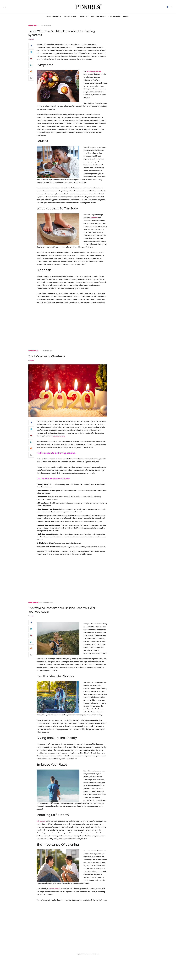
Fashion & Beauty (52, 16)
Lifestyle (83, 16)
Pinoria (32, 360)
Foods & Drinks (70, 16)
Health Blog (32, 25)
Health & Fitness (97, 16)
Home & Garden (114, 16)
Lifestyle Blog (33, 350)
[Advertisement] (130, 55)
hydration (94, 218)
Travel (125, 16)
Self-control (41, 821)
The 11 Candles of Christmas (46, 356)
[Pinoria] (88, 7)
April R (32, 39)
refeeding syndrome (94, 71)
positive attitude (54, 889)
